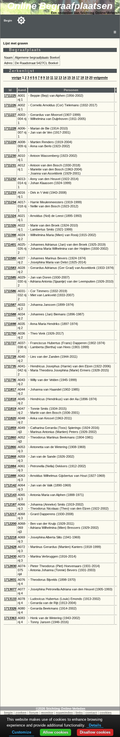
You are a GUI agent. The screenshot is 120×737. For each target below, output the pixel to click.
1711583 (10, 267)
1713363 (10, 618)
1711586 (10, 291)
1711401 (10, 244)
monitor (47, 712)
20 (91, 77)
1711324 (10, 215)
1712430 (10, 556)
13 (60, 77)
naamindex (64, 712)
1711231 (10, 165)
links (79, 712)
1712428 (10, 547)
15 (69, 77)
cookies (106, 712)
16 (73, 77)
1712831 (10, 579)
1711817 (10, 389)
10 (47, 77)
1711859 (10, 427)
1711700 (10, 333)
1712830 (10, 566)
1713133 (10, 599)
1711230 (10, 155)
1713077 (10, 589)
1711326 (10, 225)
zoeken (21, 712)
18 (82, 77)
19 (86, 77)
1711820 (10, 418)
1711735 (10, 366)
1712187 (10, 504)
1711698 (10, 324)
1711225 (10, 95)
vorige (16, 77)
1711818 (10, 399)
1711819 (10, 408)
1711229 (10, 142)
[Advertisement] (60, 666)
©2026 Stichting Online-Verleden (60, 708)
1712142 (10, 485)
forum (33, 712)
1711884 (10, 466)
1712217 (10, 514)
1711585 (10, 277)
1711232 (10, 179)
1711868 (10, 456)
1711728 (10, 356)
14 (64, 77)
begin (8, 712)
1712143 (10, 495)
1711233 (10, 192)
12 (56, 77)
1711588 (10, 314)
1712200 (10, 523)
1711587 (10, 304)
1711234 (10, 202)
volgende (100, 77)
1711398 (10, 235)
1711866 (10, 447)
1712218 (10, 537)
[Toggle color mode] (21, 20)
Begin (8, 20)
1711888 (10, 475)
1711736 (10, 380)
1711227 (10, 114)
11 (51, 77)
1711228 (10, 128)
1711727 (10, 343)
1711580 (10, 258)
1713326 (10, 608)
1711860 (10, 437)
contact (91, 712)
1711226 (10, 105)
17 (78, 77)
